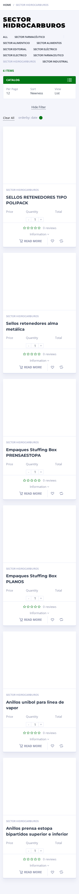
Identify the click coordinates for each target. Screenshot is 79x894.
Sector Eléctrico (45, 49)
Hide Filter (38, 107)
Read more (33, 241)
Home (7, 5)
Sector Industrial (55, 61)
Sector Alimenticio (16, 43)
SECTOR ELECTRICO (15, 55)
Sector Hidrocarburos (19, 61)
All (5, 37)
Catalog (13, 80)
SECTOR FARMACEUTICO (48, 55)
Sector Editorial (15, 49)
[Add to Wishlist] (52, 240)
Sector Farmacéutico (30, 37)
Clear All (8, 118)
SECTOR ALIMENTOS (49, 43)
